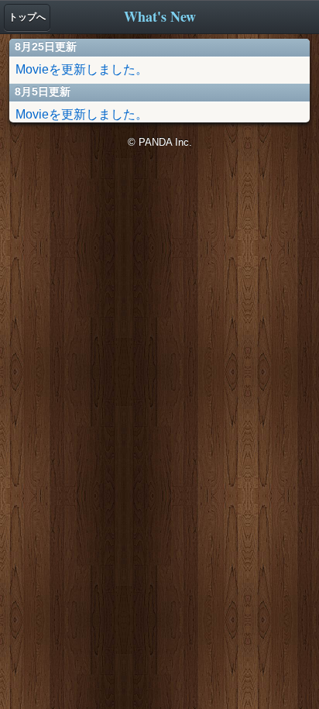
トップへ (27, 17)
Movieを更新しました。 (81, 69)
